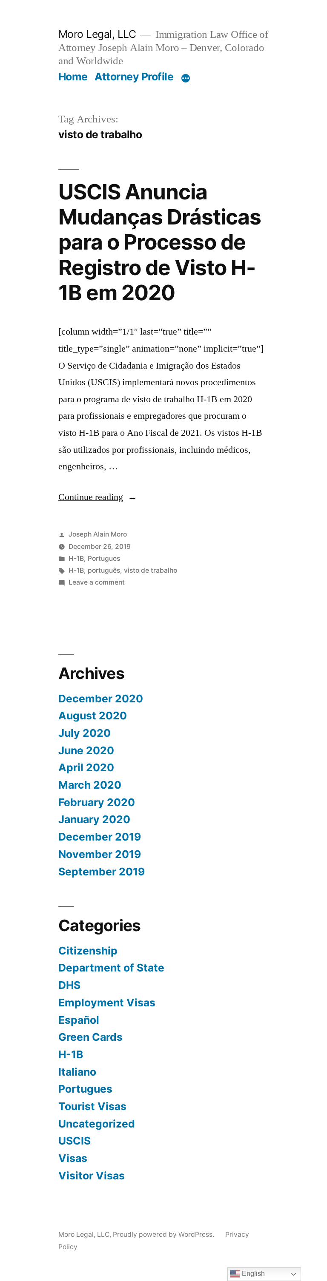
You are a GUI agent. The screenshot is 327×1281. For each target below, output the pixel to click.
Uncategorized (96, 1123)
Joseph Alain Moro (98, 534)
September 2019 (101, 871)
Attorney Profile (134, 76)
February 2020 (96, 802)
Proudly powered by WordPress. (164, 1234)
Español (78, 1020)
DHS (69, 985)
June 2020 (86, 750)
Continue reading (97, 497)
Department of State (111, 967)
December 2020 (100, 698)
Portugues (104, 558)
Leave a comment (97, 582)
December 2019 (99, 836)
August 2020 (92, 715)
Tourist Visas (92, 1106)
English (252, 1273)
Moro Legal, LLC (97, 34)
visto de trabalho (150, 570)
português (104, 570)
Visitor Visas (91, 1175)
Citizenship (88, 950)
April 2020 (86, 767)
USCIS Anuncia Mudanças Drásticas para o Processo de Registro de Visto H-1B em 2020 (159, 242)
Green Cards (90, 1037)
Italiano (77, 1071)
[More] (186, 78)
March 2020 (89, 784)
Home (73, 76)
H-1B (76, 558)
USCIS (74, 1140)
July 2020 (84, 733)
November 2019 (99, 854)
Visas (72, 1158)
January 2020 (94, 819)
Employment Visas (106, 1002)
